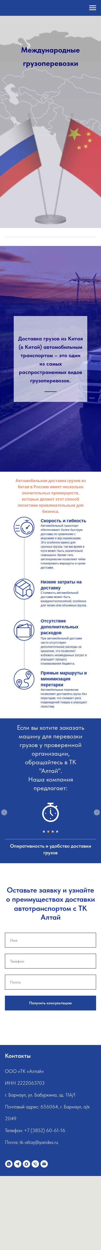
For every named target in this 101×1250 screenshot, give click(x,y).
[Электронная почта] (44, 1164)
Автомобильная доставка (40, 481)
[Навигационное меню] (92, 7)
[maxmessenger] (26, 1164)
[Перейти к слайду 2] (48, 832)
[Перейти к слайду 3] (53, 832)
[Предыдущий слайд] (4, 812)
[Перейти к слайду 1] (44, 832)
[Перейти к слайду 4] (57, 832)
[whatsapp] (9, 1164)
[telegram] (17, 1164)
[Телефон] (35, 1164)
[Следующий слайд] (97, 812)
